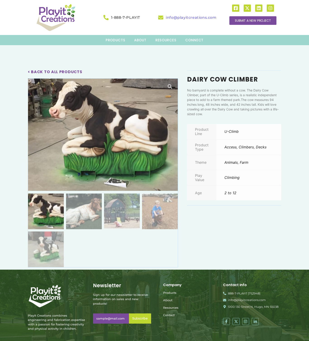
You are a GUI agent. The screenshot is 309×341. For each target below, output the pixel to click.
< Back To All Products (55, 72)
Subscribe (140, 318)
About (167, 300)
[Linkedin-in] (255, 321)
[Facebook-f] (226, 321)
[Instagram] (270, 8)
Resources (170, 307)
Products (169, 292)
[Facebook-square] (235, 8)
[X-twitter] (247, 8)
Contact (169, 315)
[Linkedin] (258, 8)
